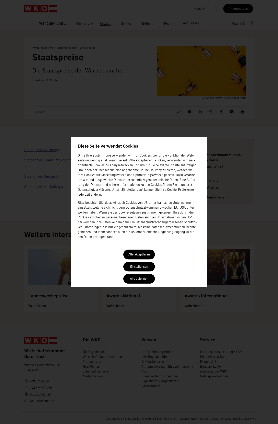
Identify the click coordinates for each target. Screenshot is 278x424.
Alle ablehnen (139, 279)
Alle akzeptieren (139, 254)
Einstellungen (139, 266)
